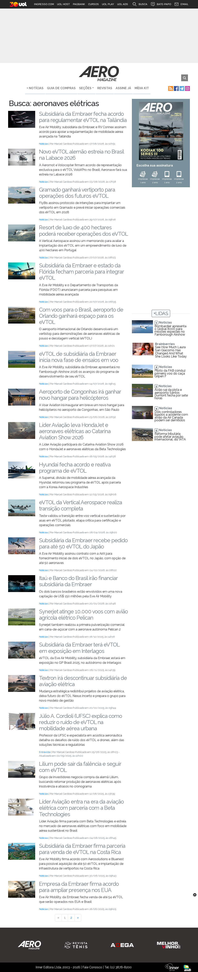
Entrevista (44, 752)
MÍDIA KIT (142, 88)
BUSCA (143, 4)
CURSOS (93, 4)
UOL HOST (63, 4)
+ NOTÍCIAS (35, 88)
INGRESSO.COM (44, 4)
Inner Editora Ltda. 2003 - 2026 (58, 967)
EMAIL (184, 4)
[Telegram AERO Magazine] (181, 88)
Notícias (43, 143)
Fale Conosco (92, 967)
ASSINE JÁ (123, 88)
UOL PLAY (108, 4)
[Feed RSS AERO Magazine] (170, 88)
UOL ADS (122, 4)
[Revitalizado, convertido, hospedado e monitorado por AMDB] (187, 968)
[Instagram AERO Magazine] (187, 88)
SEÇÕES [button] (85, 88)
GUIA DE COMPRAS (61, 88)
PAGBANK (79, 4)
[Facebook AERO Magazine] (176, 88)
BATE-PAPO (164, 4)
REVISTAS (104, 88)
